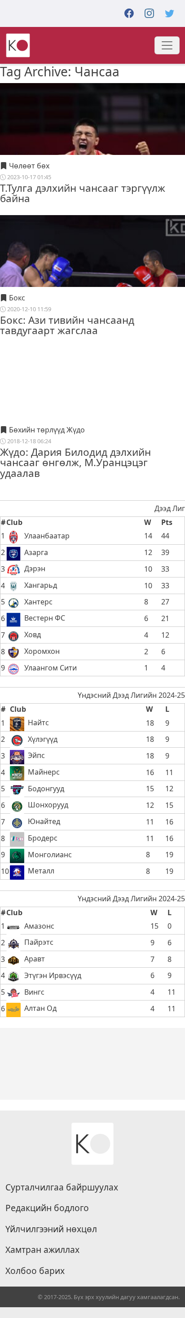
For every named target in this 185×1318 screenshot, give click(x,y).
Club (14, 522)
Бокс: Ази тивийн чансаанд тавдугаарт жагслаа (67, 325)
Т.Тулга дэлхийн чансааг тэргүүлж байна (82, 193)
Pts (166, 522)
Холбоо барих (35, 1271)
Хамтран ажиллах (42, 1250)
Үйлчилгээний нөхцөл (51, 1229)
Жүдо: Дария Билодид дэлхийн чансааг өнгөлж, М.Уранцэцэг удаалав (75, 462)
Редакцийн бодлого (47, 1208)
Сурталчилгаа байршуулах (61, 1187)
